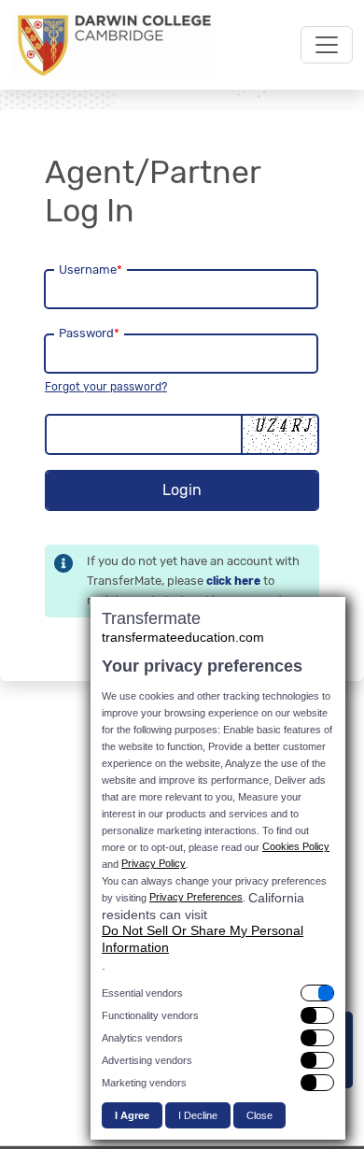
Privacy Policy (153, 863)
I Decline (197, 1115)
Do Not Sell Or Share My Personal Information (202, 939)
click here (233, 581)
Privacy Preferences (196, 896)
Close (259, 1115)
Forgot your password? (106, 386)
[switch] (218, 993)
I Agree (132, 1115)
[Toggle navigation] (327, 45)
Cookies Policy (295, 846)
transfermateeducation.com (183, 637)
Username (90, 269)
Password (89, 333)
